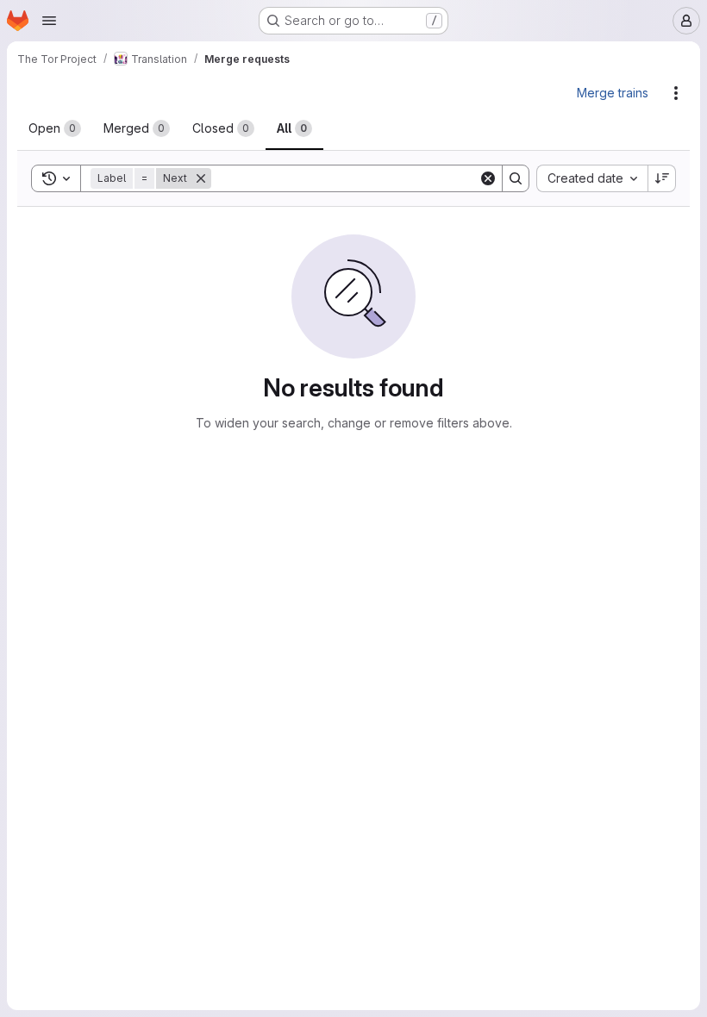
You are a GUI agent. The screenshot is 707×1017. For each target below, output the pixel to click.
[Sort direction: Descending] (662, 178)
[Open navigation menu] (49, 20)
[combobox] (592, 178)
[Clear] (488, 178)
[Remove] (201, 178)
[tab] (54, 128)
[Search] (515, 178)
